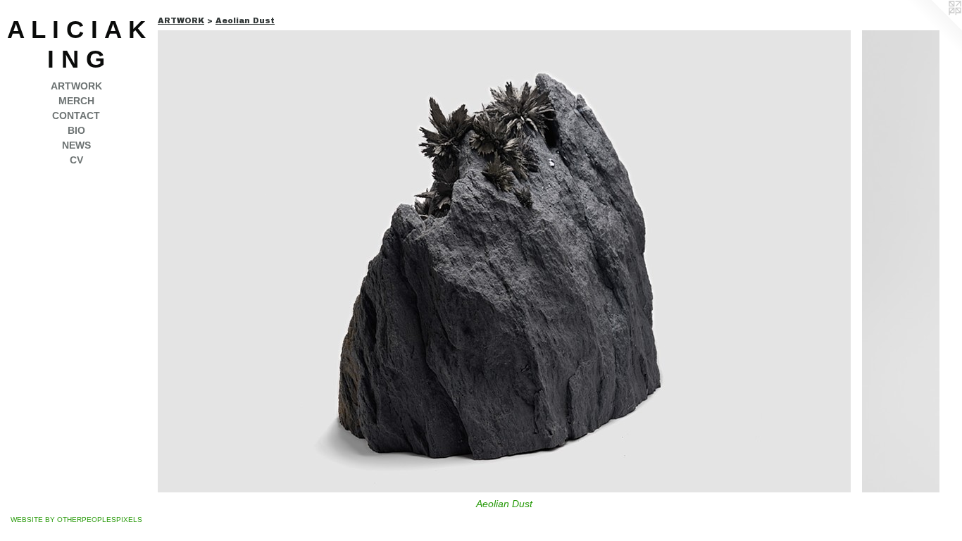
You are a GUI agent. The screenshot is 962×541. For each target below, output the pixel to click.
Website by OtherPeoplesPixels (76, 519)
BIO (76, 130)
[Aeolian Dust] (504, 261)
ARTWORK (76, 86)
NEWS (76, 145)
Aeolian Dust (504, 503)
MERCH (76, 100)
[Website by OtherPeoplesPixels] (934, 28)
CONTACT (76, 115)
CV (76, 160)
